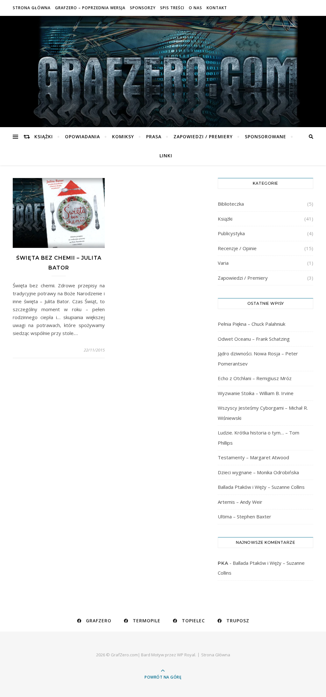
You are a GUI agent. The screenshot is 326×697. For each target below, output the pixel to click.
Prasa (153, 136)
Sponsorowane (265, 136)
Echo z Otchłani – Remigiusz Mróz (255, 378)
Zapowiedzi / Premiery (203, 136)
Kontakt (217, 7)
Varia (223, 263)
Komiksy (123, 136)
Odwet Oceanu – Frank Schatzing (254, 339)
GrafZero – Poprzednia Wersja (90, 7)
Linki (165, 156)
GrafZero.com (163, 67)
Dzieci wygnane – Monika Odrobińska (258, 472)
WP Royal (186, 655)
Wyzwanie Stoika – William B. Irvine (256, 393)
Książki (43, 136)
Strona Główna (32, 7)
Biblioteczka (231, 204)
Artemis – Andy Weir (240, 502)
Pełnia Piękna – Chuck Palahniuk (251, 324)
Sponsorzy (143, 7)
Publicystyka (231, 233)
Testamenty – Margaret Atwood (253, 457)
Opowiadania (82, 136)
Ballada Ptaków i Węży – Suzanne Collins (261, 487)
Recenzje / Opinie (237, 248)
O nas (195, 7)
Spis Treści (172, 7)
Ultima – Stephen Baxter (244, 516)
